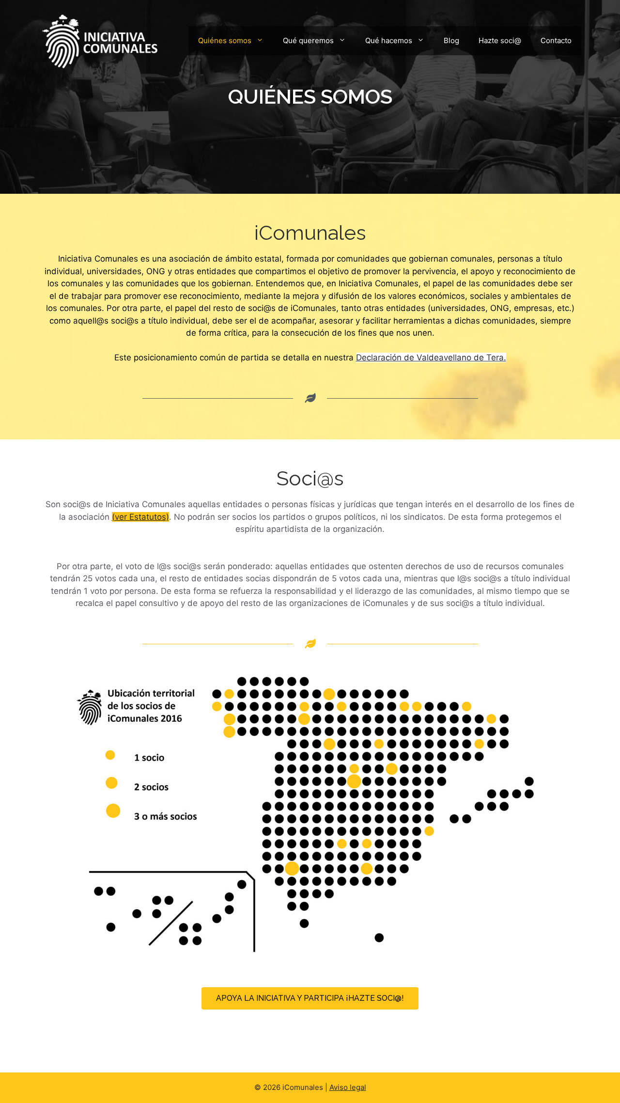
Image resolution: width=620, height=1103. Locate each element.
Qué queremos (308, 40)
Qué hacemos (388, 40)
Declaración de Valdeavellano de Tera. (431, 357)
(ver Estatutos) (140, 517)
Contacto (556, 40)
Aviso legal (347, 1087)
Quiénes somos (224, 40)
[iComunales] (99, 40)
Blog (451, 40)
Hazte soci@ (500, 40)
